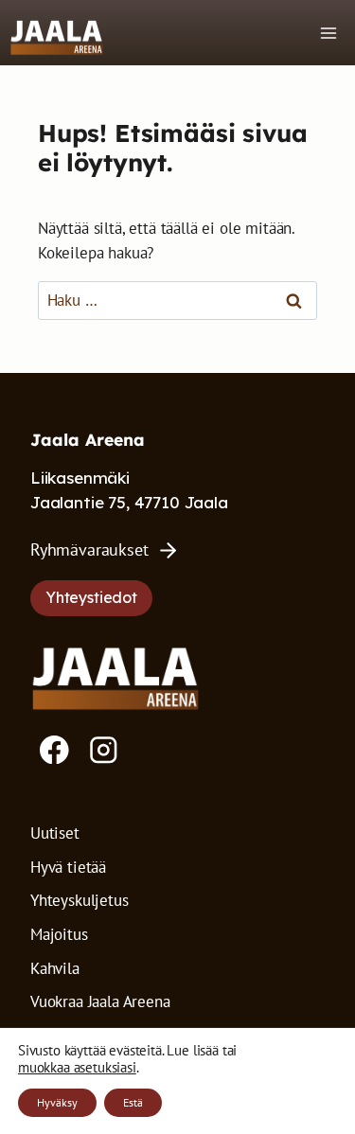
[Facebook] (54, 750)
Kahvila (55, 968)
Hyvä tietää (68, 867)
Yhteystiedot (91, 597)
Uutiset (55, 833)
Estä (133, 1102)
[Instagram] (103, 750)
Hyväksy (57, 1102)
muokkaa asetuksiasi (77, 1067)
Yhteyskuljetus (79, 900)
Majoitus (59, 934)
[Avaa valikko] (328, 32)
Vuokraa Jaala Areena (100, 1001)
